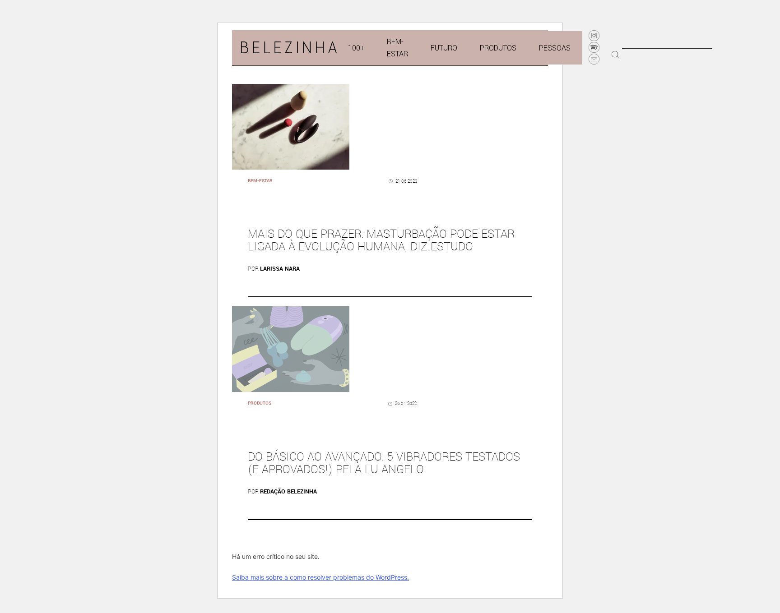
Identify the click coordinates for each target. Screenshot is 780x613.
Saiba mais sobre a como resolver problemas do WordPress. (320, 577)
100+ (356, 48)
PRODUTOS (498, 48)
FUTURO (444, 48)
